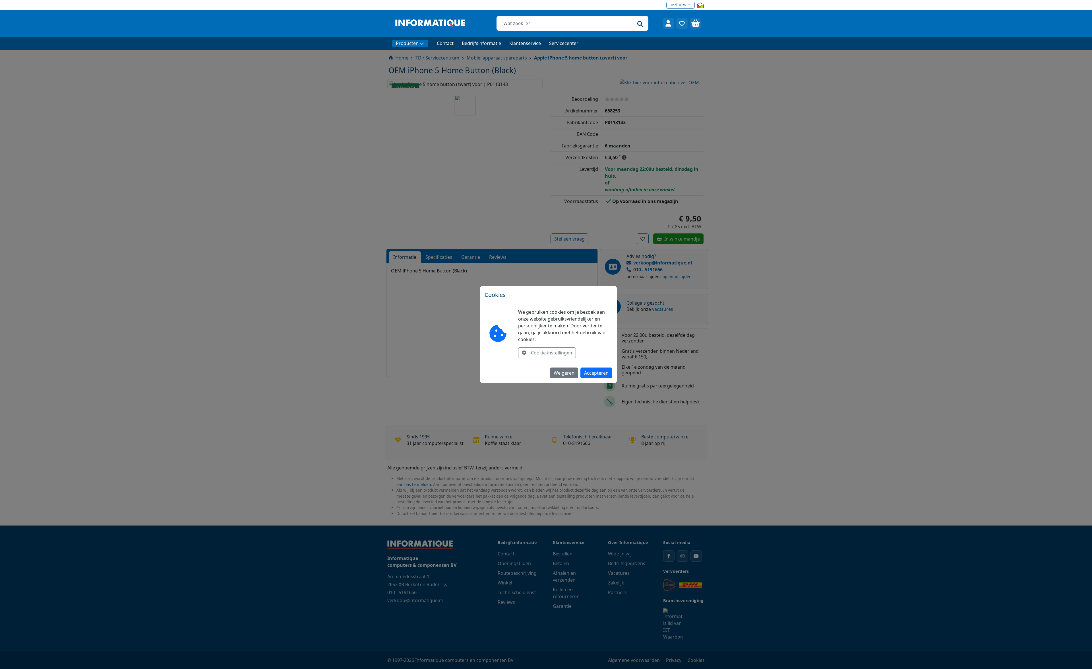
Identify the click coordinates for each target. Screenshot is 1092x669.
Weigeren (564, 373)
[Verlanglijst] (682, 23)
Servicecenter (563, 43)
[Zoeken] (640, 23)
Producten (407, 43)
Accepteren (596, 373)
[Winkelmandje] (695, 23)
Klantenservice (525, 43)
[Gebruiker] (668, 23)
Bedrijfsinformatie (481, 43)
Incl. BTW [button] (679, 4)
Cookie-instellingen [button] (551, 353)
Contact (445, 43)
